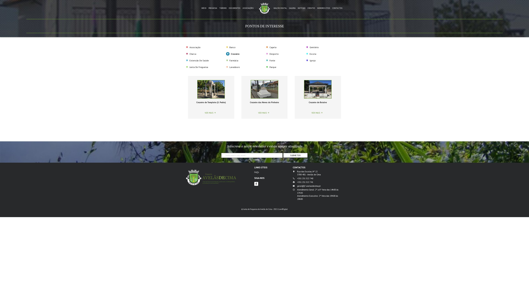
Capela (273, 47)
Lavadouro (235, 67)
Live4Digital (283, 209)
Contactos (337, 8)
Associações (248, 8)
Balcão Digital (280, 8)
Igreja (313, 60)
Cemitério (314, 47)
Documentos (234, 8)
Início (204, 8)
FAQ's (256, 172)
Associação (195, 47)
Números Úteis (323, 8)
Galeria (292, 8)
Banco (232, 47)
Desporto (274, 54)
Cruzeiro (235, 54)
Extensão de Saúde (199, 60)
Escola (313, 54)
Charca (193, 54)
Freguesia (213, 8)
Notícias (301, 8)
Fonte (272, 60)
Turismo (223, 8)
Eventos (311, 8)
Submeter (295, 155)
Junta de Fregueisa (199, 67)
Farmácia (234, 60)
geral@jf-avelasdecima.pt (309, 186)
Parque (273, 67)
